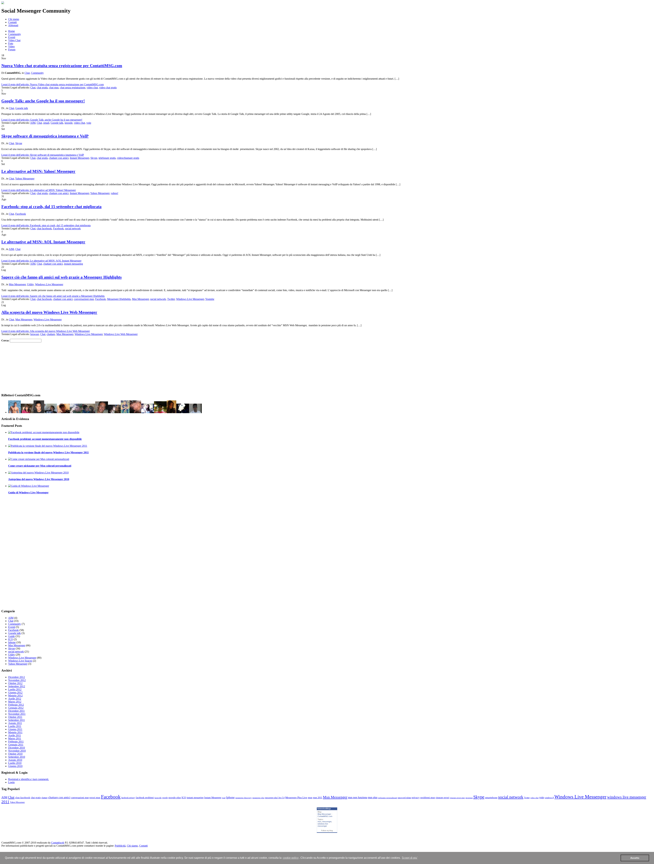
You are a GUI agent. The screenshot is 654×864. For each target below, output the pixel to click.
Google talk (21, 108)
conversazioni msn (84, 299)
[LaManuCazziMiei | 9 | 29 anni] (147, 412)
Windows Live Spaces (20, 660)
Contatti (12, 22)
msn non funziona (357, 797)
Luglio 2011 (14, 726)
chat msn (54, 87)
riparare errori (442, 797)
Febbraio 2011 (16, 741)
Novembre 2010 (17, 750)
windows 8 (549, 798)
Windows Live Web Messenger (121, 334)
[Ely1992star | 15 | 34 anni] (171, 412)
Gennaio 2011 (15, 744)
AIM (32, 122)
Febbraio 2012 (16, 704)
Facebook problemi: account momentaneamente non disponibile (45, 439)
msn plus (372, 797)
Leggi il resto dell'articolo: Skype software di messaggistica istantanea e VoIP (42, 154)
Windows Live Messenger (49, 284)
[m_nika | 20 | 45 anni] (101, 412)
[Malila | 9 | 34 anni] (135, 412)
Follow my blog (327, 830)
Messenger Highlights (119, 299)
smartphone (491, 797)
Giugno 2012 (15, 692)
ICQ (10, 639)
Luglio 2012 (14, 689)
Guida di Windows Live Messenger (28, 492)
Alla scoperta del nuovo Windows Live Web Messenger (49, 312)
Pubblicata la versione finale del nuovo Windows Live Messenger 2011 (48, 452)
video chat (92, 87)
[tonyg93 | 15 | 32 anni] (195, 412)
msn (310, 797)
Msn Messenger (17, 284)
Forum (11, 49)
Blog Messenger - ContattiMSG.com (325, 815)
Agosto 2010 (15, 759)
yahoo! (114, 193)
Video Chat (14, 40)
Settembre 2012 (16, 686)
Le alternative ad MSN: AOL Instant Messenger (43, 242)
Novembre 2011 (17, 713)
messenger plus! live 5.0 (275, 798)
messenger (326, 822)
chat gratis (42, 87)
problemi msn (427, 797)
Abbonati (13, 25)
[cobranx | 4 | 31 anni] (182, 412)
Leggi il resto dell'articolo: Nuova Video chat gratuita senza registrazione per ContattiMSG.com (52, 84)
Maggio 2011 (15, 732)
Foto (10, 43)
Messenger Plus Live (296, 797)
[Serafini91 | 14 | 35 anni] (114, 412)
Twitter (171, 299)
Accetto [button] (634, 858)
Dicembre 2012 (16, 677)
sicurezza (469, 798)
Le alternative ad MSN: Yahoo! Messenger (38, 171)
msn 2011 (317, 797)
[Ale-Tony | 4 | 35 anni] (76, 412)
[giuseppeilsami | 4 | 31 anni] (63, 412)
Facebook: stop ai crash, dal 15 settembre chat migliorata (51, 206)
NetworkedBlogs (324, 809)
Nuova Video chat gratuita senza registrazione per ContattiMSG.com (61, 65)
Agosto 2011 (15, 723)
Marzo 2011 (14, 738)
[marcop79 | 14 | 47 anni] (160, 412)
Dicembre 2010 (16, 747)
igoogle (69, 122)
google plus (174, 797)
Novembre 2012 (17, 680)
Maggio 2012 (15, 695)
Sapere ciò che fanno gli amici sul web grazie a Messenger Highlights (61, 277)
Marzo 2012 (14, 701)
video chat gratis (108, 87)
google (165, 798)
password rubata (404, 798)
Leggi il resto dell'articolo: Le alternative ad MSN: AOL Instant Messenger (41, 260)
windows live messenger (323, 825)
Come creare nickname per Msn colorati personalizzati (39, 465)
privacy (416, 797)
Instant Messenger (79, 157)
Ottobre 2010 (15, 753)
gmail (46, 122)
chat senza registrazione (72, 87)
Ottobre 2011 (15, 717)
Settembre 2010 (16, 756)
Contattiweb (57, 842)
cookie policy (291, 857)
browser (34, 334)
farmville (158, 798)
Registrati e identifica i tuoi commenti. (28, 779)
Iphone (12, 642)
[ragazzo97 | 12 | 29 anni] (125, 412)
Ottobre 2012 (15, 683)
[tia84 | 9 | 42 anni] (39, 412)
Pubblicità (120, 845)
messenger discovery (243, 798)
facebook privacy (128, 798)
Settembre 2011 (16, 720)
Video (11, 46)
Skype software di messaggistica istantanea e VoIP (45, 136)
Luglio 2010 (14, 763)
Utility (30, 284)
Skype (18, 143)
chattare (51, 334)
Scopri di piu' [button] (409, 857)
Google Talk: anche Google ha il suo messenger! (43, 101)
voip (88, 122)
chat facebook (44, 228)
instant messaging (73, 263)
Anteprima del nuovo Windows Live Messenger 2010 (38, 479)
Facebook (20, 213)
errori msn (94, 797)
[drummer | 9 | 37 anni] (50, 412)
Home (11, 31)
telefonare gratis (107, 157)
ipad (223, 798)
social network (73, 228)
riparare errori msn (457, 798)
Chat (27, 72)
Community (14, 34)
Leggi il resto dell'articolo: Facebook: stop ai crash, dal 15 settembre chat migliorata (46, 225)
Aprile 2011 (14, 735)
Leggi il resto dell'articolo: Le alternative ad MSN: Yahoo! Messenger (38, 190)
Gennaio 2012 (16, 707)
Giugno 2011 (15, 729)
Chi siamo (13, 19)
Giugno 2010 (15, 766)
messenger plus (258, 798)
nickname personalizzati (387, 798)
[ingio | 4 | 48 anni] (14, 412)
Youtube (209, 299)
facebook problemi (145, 797)
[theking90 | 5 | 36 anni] (88, 412)
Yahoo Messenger (24, 178)
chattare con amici (58, 157)
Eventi (11, 37)
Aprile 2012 (14, 698)
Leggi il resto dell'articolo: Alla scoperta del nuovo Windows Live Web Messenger (45, 331)
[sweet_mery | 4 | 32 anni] (27, 412)
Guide (11, 636)
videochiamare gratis (128, 157)
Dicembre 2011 (16, 710)
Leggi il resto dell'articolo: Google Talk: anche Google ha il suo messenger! (41, 119)
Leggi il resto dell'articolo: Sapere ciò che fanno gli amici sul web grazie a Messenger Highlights (53, 296)
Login (11, 782)
